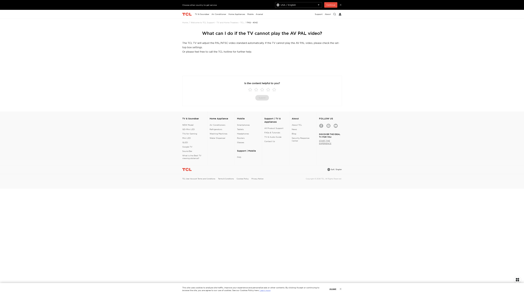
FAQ (239, 157)
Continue (330, 5)
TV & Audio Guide (272, 137)
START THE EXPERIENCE (325, 142)
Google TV (187, 147)
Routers (241, 138)
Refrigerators (216, 129)
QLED (185, 142)
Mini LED (186, 138)
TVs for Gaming (189, 133)
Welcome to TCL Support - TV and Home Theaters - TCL (217, 22)
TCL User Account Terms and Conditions (198, 179)
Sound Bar (187, 151)
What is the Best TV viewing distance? (191, 157)
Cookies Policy (243, 179)
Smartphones (243, 125)
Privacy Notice (257, 179)
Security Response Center (300, 139)
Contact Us (269, 141)
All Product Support (273, 128)
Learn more (265, 290)
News (294, 129)
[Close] (340, 289)
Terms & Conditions (226, 179)
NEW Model (187, 125)
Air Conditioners (217, 125)
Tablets (240, 129)
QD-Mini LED (188, 129)
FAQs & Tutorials (272, 132)
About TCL (297, 125)
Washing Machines (218, 133)
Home (185, 22)
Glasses (240, 142)
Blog (294, 133)
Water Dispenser (217, 138)
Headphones (243, 133)
